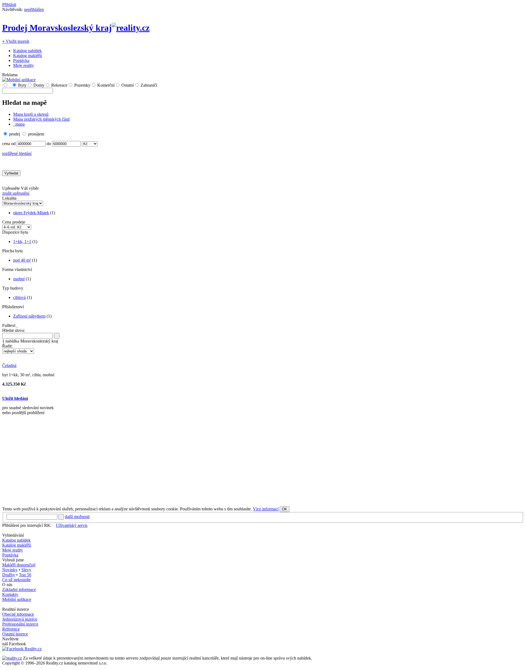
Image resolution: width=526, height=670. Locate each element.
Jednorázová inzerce (19, 619)
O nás (7, 584)
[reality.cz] (12, 658)
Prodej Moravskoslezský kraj (57, 28)
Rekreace (59, 85)
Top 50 (25, 574)
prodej (14, 134)
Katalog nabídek (27, 50)
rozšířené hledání (17, 153)
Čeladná (9, 365)
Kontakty (10, 594)
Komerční (106, 85)
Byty (22, 85)
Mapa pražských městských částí (41, 119)
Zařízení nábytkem (29, 316)
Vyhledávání (13, 535)
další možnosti (77, 516)
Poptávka (21, 60)
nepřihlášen (34, 9)
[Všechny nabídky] (9, 85)
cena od (9, 143)
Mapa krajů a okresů (30, 114)
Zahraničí (149, 85)
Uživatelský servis (71, 525)
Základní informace (19, 589)
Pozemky (82, 85)
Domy (38, 85)
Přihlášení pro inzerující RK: (27, 525)
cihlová (19, 297)
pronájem (36, 134)
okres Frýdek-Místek (31, 212)
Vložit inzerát (15, 41)
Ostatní (127, 85)
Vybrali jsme (13, 560)
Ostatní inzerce (15, 634)
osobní (19, 278)
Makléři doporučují (18, 564)
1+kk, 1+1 (22, 241)
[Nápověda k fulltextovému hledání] (17, 325)
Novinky (10, 569)
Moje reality (23, 65)
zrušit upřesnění (15, 193)
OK (284, 509)
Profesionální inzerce (20, 624)
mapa (19, 124)
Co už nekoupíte (16, 579)
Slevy (26, 569)
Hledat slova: (13, 330)
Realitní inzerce (15, 609)
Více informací (266, 509)
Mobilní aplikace (16, 599)
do (49, 143)
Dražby (8, 574)
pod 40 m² (22, 260)
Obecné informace (18, 614)
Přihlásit (9, 4)
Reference (11, 629)
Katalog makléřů (27, 55)
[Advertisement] (166, 463)
